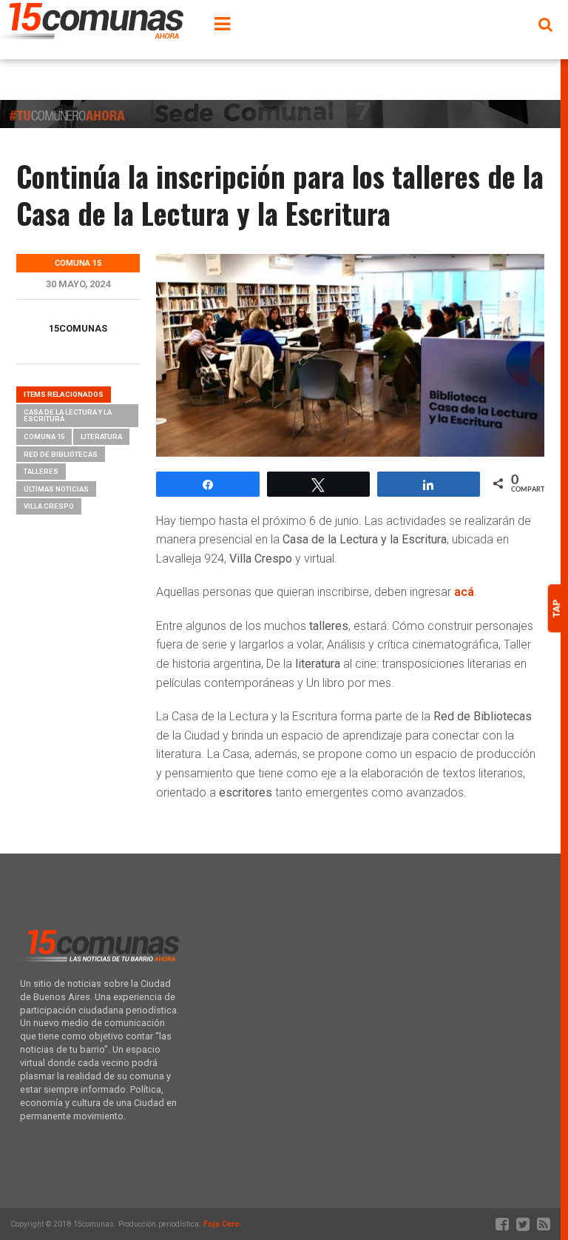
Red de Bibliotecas (61, 454)
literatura (101, 436)
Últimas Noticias (56, 489)
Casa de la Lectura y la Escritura (68, 415)
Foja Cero (221, 1224)
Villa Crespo (49, 506)
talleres (41, 471)
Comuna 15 (44, 436)
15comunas (78, 328)
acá (464, 592)
